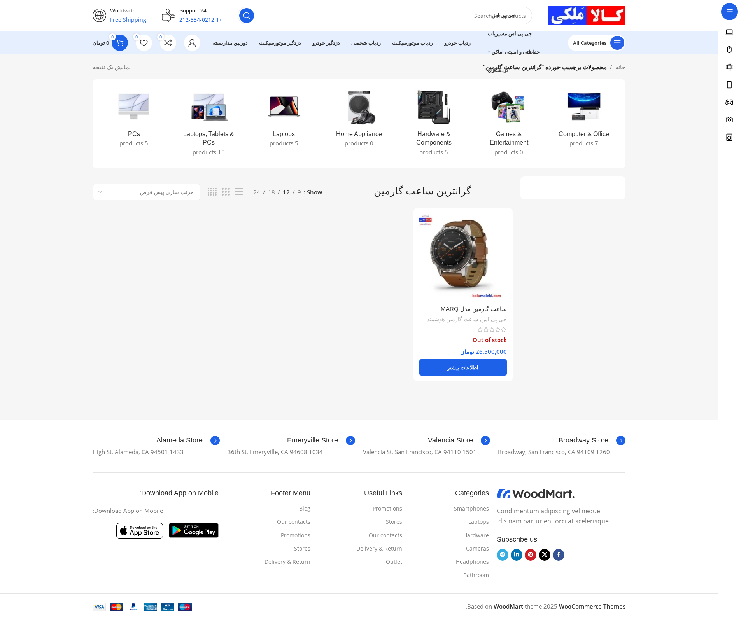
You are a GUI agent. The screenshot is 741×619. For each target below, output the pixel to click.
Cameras (477, 548)
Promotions (387, 508)
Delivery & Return (379, 548)
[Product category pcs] (134, 119)
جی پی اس (494, 319)
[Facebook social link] (558, 555)
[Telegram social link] (502, 555)
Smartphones (471, 508)
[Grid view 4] (212, 192)
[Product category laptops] (283, 119)
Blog (304, 508)
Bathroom (476, 575)
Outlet (394, 561)
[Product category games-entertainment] (509, 124)
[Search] (246, 15)
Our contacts (385, 535)
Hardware (476, 535)
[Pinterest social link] (530, 555)
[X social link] (544, 555)
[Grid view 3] (225, 192)
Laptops (478, 521)
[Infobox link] (592, 440)
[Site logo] (586, 15)
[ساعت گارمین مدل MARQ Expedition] (463, 257)
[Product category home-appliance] (358, 119)
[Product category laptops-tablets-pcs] (208, 124)
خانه (620, 67)
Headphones (472, 561)
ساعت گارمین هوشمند (452, 319)
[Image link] (536, 493)
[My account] (192, 43)
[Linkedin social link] (516, 555)
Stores (394, 521)
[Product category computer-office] (584, 119)
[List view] (239, 192)
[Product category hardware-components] (434, 124)
